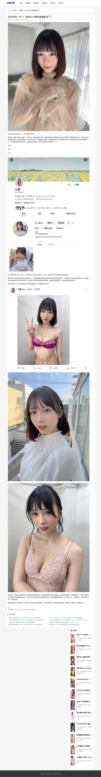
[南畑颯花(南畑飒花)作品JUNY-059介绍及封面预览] (73, 740)
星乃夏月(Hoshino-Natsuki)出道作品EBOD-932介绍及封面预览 (64, 624)
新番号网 (11, 3)
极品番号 (44, 3)
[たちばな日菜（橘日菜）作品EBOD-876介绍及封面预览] (73, 729)
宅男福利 (28, 3)
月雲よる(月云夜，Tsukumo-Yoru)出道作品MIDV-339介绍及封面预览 (66, 617)
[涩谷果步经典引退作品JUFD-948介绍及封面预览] (73, 718)
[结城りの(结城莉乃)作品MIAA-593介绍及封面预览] (73, 706)
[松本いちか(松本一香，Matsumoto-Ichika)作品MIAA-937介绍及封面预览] (73, 640)
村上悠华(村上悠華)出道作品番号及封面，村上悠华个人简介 (63, 622)
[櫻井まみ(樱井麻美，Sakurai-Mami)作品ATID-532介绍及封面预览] (73, 662)
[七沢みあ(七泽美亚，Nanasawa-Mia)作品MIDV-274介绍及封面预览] (73, 695)
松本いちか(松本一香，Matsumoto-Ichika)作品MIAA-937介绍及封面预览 (26, 620)
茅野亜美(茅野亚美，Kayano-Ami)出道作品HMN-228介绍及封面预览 (25, 624)
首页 (21, 3)
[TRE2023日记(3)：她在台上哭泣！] (73, 684)
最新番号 (36, 3)
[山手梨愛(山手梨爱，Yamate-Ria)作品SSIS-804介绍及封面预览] (73, 751)
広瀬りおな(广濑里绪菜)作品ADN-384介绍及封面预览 (22, 622)
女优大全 (60, 3)
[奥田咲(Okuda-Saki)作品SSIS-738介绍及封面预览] (73, 673)
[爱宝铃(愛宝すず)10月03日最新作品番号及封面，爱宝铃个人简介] (73, 651)
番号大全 (52, 3)
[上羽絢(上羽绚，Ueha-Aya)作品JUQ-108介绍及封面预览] (73, 762)
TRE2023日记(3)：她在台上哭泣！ (89, 679)
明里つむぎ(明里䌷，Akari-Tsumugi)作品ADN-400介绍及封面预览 (25, 617)
